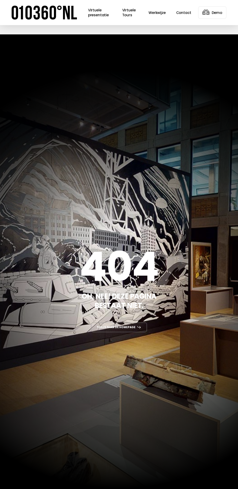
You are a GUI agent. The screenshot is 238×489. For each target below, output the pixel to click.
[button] (119, 327)
